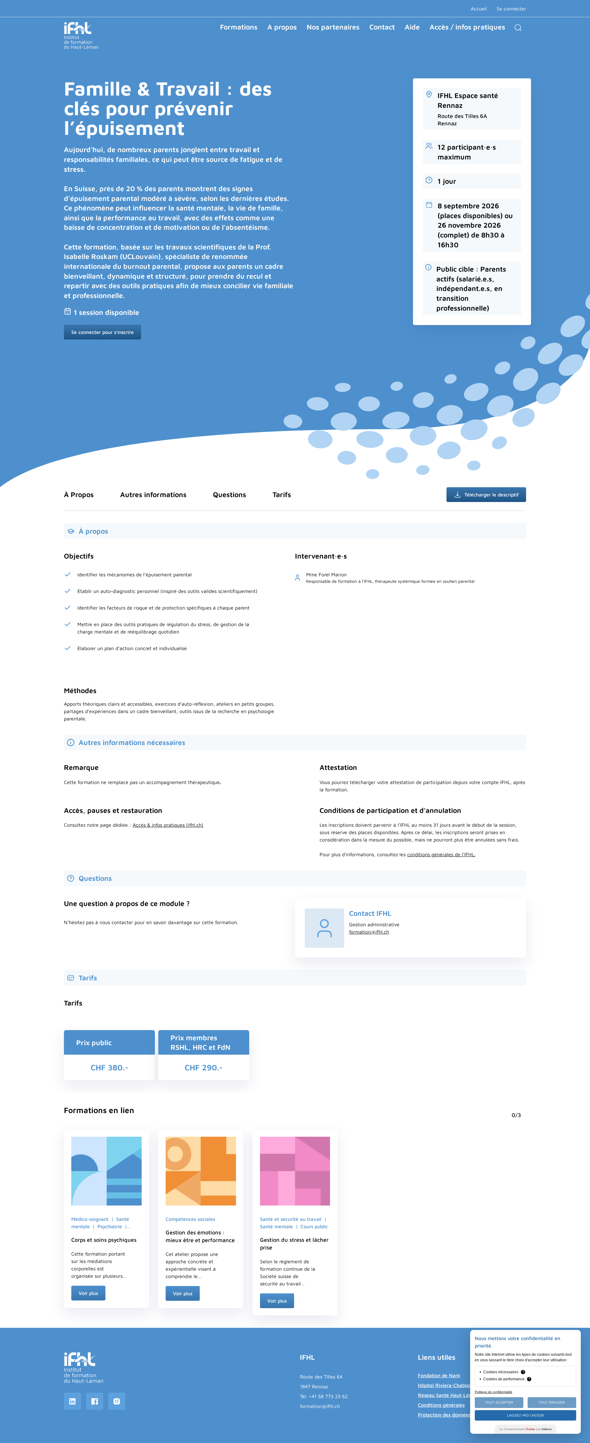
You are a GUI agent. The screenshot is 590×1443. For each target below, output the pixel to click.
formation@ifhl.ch (369, 932)
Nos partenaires (333, 27)
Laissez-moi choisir (525, 1415)
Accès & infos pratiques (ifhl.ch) (168, 825)
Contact (382, 27)
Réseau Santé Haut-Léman (448, 1395)
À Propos (79, 494)
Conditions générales (441, 1405)
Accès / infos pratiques (467, 27)
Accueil (479, 8)
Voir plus (88, 1293)
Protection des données (444, 1415)
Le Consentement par (525, 1429)
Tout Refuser (552, 1402)
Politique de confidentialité (493, 1392)
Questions (229, 494)
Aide (412, 27)
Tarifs (282, 494)
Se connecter (511, 8)
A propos (282, 27)
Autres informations (153, 494)
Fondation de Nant (439, 1375)
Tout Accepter (499, 1402)
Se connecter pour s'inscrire (102, 332)
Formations (239, 27)
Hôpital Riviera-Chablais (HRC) (452, 1385)
